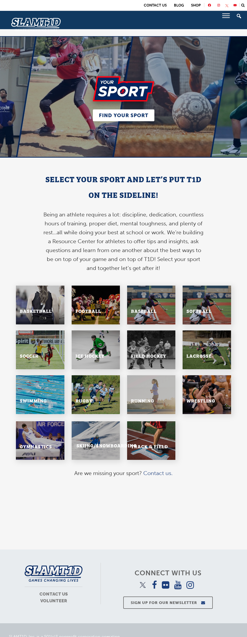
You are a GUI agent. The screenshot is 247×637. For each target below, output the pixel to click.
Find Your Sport (123, 115)
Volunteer (53, 600)
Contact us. (158, 473)
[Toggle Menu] (226, 15)
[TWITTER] (227, 5)
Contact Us (155, 5)
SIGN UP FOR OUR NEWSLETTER (164, 602)
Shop (196, 5)
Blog (179, 5)
